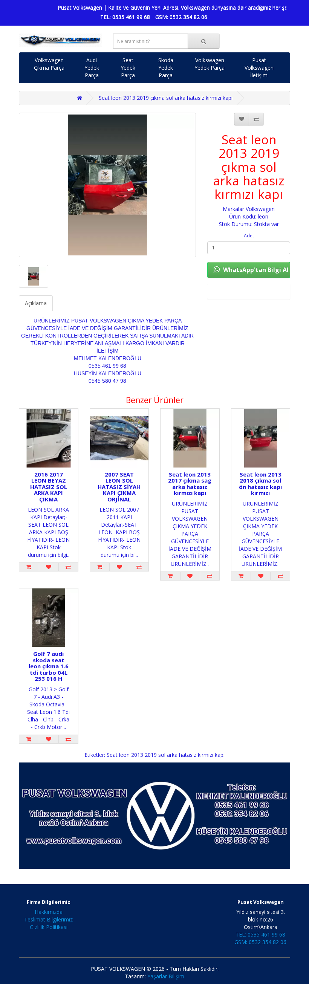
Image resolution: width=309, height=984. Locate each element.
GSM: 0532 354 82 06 (181, 16)
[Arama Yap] (204, 41)
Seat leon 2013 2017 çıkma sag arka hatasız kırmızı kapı (189, 484)
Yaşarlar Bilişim (165, 976)
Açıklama (36, 303)
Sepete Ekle (248, 291)
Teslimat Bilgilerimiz (48, 919)
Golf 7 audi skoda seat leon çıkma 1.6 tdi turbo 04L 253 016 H (49, 666)
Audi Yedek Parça (91, 68)
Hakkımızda (49, 911)
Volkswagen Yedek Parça (209, 64)
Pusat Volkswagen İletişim (259, 68)
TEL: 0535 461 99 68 (125, 16)
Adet (249, 235)
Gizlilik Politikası (48, 927)
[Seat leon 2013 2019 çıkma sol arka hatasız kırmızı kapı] (107, 185)
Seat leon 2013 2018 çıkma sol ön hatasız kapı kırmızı (260, 484)
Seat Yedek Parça (128, 68)
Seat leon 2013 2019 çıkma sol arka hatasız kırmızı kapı (166, 97)
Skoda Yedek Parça (165, 68)
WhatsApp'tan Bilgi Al (255, 270)
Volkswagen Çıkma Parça (49, 64)
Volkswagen (260, 208)
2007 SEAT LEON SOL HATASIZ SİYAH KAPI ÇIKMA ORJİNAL (119, 487)
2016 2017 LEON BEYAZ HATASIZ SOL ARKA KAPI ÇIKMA (48, 487)
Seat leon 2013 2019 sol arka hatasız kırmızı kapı (166, 754)
